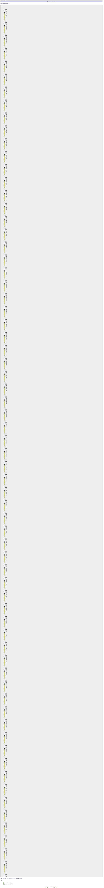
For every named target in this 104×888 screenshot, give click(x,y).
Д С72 (6, 662)
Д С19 (6, 630)
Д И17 (6, 308)
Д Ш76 (6, 837)
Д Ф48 (6, 745)
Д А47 (6, 37)
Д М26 (6, 441)
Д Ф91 (6, 751)
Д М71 (6, 465)
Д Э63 (6, 855)
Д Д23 (6, 211)
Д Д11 (6, 203)
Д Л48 (6, 410)
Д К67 (6, 366)
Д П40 (6, 555)
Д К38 (6, 347)
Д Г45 (6, 170)
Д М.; (5, 428)
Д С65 (6, 659)
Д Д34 (6, 218)
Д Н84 (6, 508)
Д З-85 (6, 306)
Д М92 (6, 479)
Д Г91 (6, 196)
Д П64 (6, 568)
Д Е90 (6, 258)
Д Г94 (6, 198)
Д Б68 (6, 93)
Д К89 (6, 385)
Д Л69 (6, 422)
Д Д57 (6, 233)
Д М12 (6, 429)
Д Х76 (6, 777)
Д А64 (6, 43)
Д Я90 (6, 875)
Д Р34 (6, 597)
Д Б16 (6, 61)
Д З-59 (6, 297)
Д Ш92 (6, 841)
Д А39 (6, 30)
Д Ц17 (6, 787)
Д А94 (6, 54)
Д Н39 (6, 492)
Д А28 (6, 27)
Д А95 (6, 55)
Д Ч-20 (6, 799)
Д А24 (6, 26)
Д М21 (6, 438)
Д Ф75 (6, 748)
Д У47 (6, 722)
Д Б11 (6, 56)
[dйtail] (4, 882)
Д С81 (6, 669)
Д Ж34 (6, 261)
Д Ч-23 (6, 801)
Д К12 (6, 326)
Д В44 (6, 133)
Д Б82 (6, 105)
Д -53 (6, 9)
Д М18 (6, 435)
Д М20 (6, 437)
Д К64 (6, 363)
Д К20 (6, 332)
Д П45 (6, 559)
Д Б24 (6, 66)
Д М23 (6, 440)
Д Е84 (6, 257)
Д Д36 (6, 220)
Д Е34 (6, 248)
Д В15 (6, 118)
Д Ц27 (6, 789)
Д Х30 (6, 763)
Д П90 (6, 581)
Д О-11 (6, 513)
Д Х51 (6, 772)
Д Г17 (6, 155)
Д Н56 (6, 500)
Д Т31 (6, 687)
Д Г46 (6, 171)
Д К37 (6, 346)
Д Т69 (6, 707)
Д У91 (6, 734)
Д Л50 (6, 411)
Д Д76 (6, 243)
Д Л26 (6, 402)
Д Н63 (6, 503)
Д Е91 (6, 259)
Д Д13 (6, 204)
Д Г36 (6, 166)
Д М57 (6, 455)
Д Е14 (6, 247)
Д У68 (6, 727)
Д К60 (6, 360)
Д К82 (6, 378)
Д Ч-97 (6, 816)
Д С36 (6, 642)
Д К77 (6, 375)
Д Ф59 (6, 747)
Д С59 (6, 656)
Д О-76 (6, 529)
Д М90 (6, 477)
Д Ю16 (6, 863)
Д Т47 (6, 694)
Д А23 (6, 25)
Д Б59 (6, 89)
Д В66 (6, 139)
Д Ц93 (6, 792)
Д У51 (6, 724)
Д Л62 (6, 416)
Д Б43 (6, 78)
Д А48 (6, 38)
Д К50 (6, 353)
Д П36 (6, 552)
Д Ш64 (6, 830)
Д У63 (6, 726)
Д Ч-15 (6, 797)
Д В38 (6, 130)
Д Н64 (6, 504)
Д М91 (6, 478)
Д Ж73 (6, 268)
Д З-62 (6, 298)
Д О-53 (6, 520)
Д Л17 (6, 397)
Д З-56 (6, 296)
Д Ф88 (6, 750)
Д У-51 (6, 714)
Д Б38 (6, 76)
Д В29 (6, 127)
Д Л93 (6, 426)
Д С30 (6, 637)
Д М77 (6, 467)
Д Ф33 (6, 740)
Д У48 (6, 723)
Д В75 (6, 144)
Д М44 (6, 452)
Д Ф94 (6, 752)
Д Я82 (6, 874)
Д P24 (6, 10)
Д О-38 (6, 516)
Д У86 (6, 733)
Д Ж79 (6, 271)
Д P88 (6, 17)
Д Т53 (6, 699)
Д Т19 (6, 681)
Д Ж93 (6, 275)
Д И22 (6, 313)
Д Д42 (6, 222)
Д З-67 (6, 299)
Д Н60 (6, 501)
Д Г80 (6, 190)
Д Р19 (6, 591)
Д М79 (6, 468)
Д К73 (6, 373)
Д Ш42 (6, 825)
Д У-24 (6, 713)
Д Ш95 (6, 843)
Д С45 (6, 648)
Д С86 (6, 672)
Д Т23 (6, 683)
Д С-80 (6, 623)
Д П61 (6, 567)
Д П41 (6, 556)
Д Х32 (6, 764)
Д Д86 (6, 245)
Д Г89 (6, 195)
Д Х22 (6, 760)
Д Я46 (6, 868)
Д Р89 (6, 619)
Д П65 (6, 569)
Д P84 (6, 16)
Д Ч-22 (6, 800)
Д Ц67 (6, 791)
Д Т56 (6, 700)
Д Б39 (6, 77)
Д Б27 (6, 69)
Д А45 (6, 35)
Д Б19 (6, 62)
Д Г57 (6, 178)
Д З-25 (6, 282)
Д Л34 (6, 404)
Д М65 (6, 461)
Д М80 (6, 469)
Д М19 (6, 436)
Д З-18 (6, 281)
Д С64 (6, 658)
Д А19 (6, 24)
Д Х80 (6, 778)
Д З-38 (6, 288)
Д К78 (6, 376)
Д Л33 (6, 403)
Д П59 (6, 565)
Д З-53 (6, 295)
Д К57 (6, 358)
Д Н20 (6, 487)
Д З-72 (6, 301)
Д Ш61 (6, 829)
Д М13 (6, 430)
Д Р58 (6, 605)
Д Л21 (6, 398)
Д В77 (6, 145)
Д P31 (6, 11)
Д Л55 (6, 413)
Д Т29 (6, 686)
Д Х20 (6, 758)
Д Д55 (6, 231)
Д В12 (6, 117)
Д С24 (6, 634)
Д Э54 (6, 852)
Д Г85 (6, 194)
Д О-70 (6, 526)
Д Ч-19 (6, 798)
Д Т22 (6, 682)
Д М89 (6, 476)
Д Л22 (6, 399)
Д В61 (6, 138)
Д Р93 (6, 620)
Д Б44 (6, 79)
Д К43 (6, 349)
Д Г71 (6, 185)
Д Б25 (6, 67)
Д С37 (6, 643)
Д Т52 (6, 698)
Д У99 (6, 737)
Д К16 (6, 327)
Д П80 (6, 577)
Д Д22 (6, 210)
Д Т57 (6, 701)
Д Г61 (6, 180)
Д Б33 (6, 74)
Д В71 (6, 143)
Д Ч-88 (6, 814)
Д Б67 (6, 92)
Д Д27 (6, 216)
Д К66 (6, 365)
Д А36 (6, 29)
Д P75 (6, 15)
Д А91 (6, 52)
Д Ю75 (6, 864)
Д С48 (6, 650)
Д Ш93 (6, 842)
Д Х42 (6, 771)
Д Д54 (6, 230)
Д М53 (6, 454)
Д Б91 (6, 113)
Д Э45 (6, 851)
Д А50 (6, 40)
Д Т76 (6, 708)
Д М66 (6, 462)
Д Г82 (6, 191)
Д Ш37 (6, 824)
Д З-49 (6, 294)
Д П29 (6, 545)
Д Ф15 (6, 738)
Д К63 (6, 362)
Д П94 (6, 583)
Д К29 (6, 339)
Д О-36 (6, 515)
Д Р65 (6, 609)
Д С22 (6, 633)
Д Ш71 (6, 836)
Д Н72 (6, 505)
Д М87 (6, 475)
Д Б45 (6, 80)
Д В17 (6, 120)
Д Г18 (6, 156)
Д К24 (6, 335)
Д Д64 (6, 236)
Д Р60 (6, 606)
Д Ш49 (6, 827)
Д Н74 (6, 506)
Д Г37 (6, 167)
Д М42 (6, 451)
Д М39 (6, 450)
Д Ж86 (6, 273)
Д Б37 (6, 75)
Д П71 (6, 571)
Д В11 (6, 116)
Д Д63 (6, 235)
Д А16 (6, 23)
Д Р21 (6, 592)
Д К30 (6, 340)
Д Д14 (6, 205)
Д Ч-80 (6, 811)
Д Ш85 (6, 839)
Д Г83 (6, 192)
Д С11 (6, 624)
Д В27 (6, 126)
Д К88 (6, 384)
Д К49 (6, 352)
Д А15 (6, 22)
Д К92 (6, 387)
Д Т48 (6, 695)
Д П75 (6, 572)
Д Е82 (6, 256)
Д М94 (6, 480)
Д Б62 (6, 90)
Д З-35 (6, 287)
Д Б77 (6, 100)
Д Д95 (6, 246)
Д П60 (6, 566)
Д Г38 (6, 168)
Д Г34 (6, 164)
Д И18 (6, 309)
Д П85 (6, 579)
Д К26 (6, 336)
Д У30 (6, 720)
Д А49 (6, 39)
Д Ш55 (6, 828)
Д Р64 (6, 608)
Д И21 (6, 312)
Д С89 (6, 674)
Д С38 (6, 644)
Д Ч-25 (6, 802)
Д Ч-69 (6, 810)
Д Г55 (6, 177)
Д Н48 (6, 494)
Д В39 (6, 131)
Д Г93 (6, 197)
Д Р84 (6, 616)
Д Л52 (6, 412)
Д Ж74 (6, 269)
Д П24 (6, 540)
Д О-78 (6, 530)
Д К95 (6, 389)
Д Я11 (6, 866)
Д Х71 (6, 776)
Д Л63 (6, 417)
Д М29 (6, 443)
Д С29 (6, 636)
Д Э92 (6, 862)
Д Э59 (6, 853)
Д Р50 (6, 603)
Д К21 (6, 333)
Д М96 (6, 481)
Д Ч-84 (6, 813)
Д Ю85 (6, 865)
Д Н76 (6, 507)
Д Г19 (6, 157)
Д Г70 (6, 184)
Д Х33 (6, 765)
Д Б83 (6, 106)
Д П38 (6, 554)
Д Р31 (6, 596)
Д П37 (6, 553)
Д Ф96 (6, 753)
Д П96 (6, 584)
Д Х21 (6, 759)
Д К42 (6, 348)
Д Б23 (6, 65)
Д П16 (6, 533)
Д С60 (6, 657)
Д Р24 (6, 594)
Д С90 (6, 675)
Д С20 (6, 631)
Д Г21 (6, 159)
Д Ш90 (6, 840)
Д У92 (6, 735)
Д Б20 (6, 63)
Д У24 (6, 719)
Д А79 (6, 49)
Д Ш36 (6, 823)
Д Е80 (6, 255)
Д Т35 (6, 688)
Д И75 (6, 320)
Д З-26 (6, 283)
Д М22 (6, 439)
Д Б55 (6, 87)
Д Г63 (6, 181)
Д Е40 (6, 249)
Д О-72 (6, 527)
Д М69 (6, 464)
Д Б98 (6, 115)
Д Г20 (6, 158)
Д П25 (6, 541)
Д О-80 (6, 531)
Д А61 (6, 41)
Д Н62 (6, 502)
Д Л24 (6, 400)
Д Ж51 (6, 262)
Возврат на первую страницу (51, 1)
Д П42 (6, 557)
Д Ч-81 (6, 812)
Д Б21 (6, 64)
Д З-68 (6, 300)
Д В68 (6, 141)
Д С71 (6, 661)
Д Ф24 (6, 739)
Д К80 (6, 377)
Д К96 (6, 390)
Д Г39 (6, 169)
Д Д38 (6, 221)
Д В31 (6, 128)
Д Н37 (6, 491)
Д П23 (6, 539)
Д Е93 (6, 260)
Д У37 (6, 721)
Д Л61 (6, 415)
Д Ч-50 (6, 805)
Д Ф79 (6, 749)
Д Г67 (6, 183)
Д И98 (6, 324)
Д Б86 (6, 107)
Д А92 (6, 53)
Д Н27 (6, 489)
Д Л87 (6, 424)
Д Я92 (6, 876)
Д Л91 (6, 425)
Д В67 (6, 140)
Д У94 (6, 736)
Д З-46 (6, 293)
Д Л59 (6, 414)
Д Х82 (6, 779)
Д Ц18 (6, 788)
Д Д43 (6, 223)
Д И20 (6, 311)
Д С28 (6, 635)
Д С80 (6, 668)
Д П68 (6, 570)
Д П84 (6, 578)
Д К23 (6, 334)
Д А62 (6, 42)
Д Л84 (6, 423)
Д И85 (6, 321)
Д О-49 (6, 519)
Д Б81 (6, 104)
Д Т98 (6, 712)
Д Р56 (6, 604)
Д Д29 (6, 217)
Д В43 (6, 132)
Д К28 (6, 338)
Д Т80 (6, 710)
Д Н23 (6, 488)
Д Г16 (6, 154)
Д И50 (6, 319)
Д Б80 (6, 103)
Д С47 (6, 649)
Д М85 (6, 474)
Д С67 (6, 660)
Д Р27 (6, 595)
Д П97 (6, 585)
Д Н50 (6, 495)
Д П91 (6, 582)
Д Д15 (6, 206)
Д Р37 (6, 598)
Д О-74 (6, 528)
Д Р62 (6, 607)
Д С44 (6, 647)
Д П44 (6, 558)
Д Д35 (6, 219)
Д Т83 (6, 711)
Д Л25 (6, 401)
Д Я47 (6, 869)
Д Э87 (6, 861)
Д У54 (6, 725)
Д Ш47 (6, 826)
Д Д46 (6, 224)
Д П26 (6, 542)
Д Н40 (6, 493)
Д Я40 (6, 867)
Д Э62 (6, 854)
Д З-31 (6, 284)
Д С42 (6, 646)
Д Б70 (6, 94)
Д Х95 (6, 784)
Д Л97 (6, 427)
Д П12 (6, 532)
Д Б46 (6, 81)
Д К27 (6, 337)
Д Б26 (6, 68)
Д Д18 (6, 207)
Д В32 (6, 129)
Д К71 (6, 371)
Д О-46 (6, 518)
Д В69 (6, 142)
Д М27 (6, 442)
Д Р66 (6, 610)
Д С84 (6, 670)
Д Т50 (6, 696)
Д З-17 (6, 280)
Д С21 (6, 632)
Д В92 (6, 151)
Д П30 (6, 546)
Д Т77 (6, 709)
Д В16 (6, 119)
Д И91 (6, 323)
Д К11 (6, 325)
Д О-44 (6, 517)
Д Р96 (6, 621)
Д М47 (6, 453)
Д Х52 (6, 773)
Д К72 (6, 372)
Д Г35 (6, 165)
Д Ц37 (6, 790)
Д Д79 (6, 244)
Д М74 (6, 466)
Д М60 (6, 456)
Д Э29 (6, 850)
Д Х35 (6, 766)
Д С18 (6, 629)
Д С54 (6, 655)
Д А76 (6, 48)
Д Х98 (6, 785)
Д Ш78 (6, 838)
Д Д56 (6, 232)
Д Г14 (6, 153)
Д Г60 (6, 179)
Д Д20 (6, 208)
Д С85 (6, 671)
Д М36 (6, 448)
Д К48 (6, 351)
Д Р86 (6, 617)
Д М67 (6, 463)
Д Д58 (6, 234)
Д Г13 (6, 152)
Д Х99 (6, 786)
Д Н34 (6, 490)
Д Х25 (6, 762)
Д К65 (6, 364)
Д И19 (6, 310)
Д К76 (6, 374)
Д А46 (6, 36)
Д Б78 (6, 101)
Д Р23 (6, 593)
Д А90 (6, 51)
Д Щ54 (6, 849)
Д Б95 (6, 114)
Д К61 (6, 361)
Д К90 (6, 386)
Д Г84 (6, 193)
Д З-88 (6, 307)
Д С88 (6, 673)
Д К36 (6, 345)
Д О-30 (6, 514)
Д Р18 (6, 590)
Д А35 (6, 28)
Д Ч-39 (6, 803)
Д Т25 (6, 684)
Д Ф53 (6, 746)
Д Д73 (6, 242)
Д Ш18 (6, 817)
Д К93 (6, 388)
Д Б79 (6, 102)
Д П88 (6, 580)
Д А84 (6, 50)
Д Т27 (6, 685)
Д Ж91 (6, 274)
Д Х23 (6, 761)
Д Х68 (6, 774)
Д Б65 (6, 91)
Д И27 (6, 314)
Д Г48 (6, 172)
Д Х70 (6, 775)
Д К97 (6, 391)
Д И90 (6, 322)
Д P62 (6, 14)
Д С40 (6, 645)
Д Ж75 (6, 270)
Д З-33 (6, 285)
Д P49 (6, 12)
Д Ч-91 (6, 815)
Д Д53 (6, 229)
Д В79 (6, 146)
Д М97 (6, 482)
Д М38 (6, 449)
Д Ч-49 (6, 804)
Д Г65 (6, 182)
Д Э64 (6, 856)
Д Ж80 (6, 272)
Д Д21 (6, 209)
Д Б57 (6, 88)
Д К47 (6, 350)
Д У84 (6, 732)
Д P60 (6, 13)
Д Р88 (6, 618)
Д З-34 (6, 286)
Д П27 (6, 543)
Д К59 (6, 359)
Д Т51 (6, 697)
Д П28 (6, 544)
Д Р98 (6, 622)
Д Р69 (6, 611)
